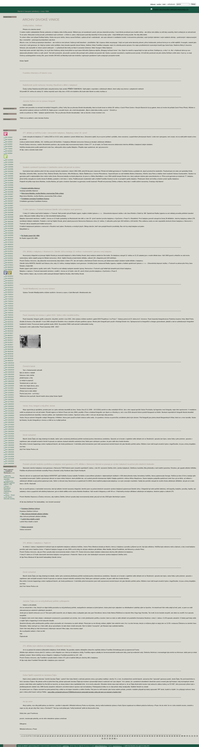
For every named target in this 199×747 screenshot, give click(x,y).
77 (107, 738)
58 (157, 736)
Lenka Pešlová (8, 79)
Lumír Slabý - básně (8, 87)
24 (72, 736)
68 (182, 736)
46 (127, 736)
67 (179, 736)
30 (87, 736)
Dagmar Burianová (10, 24)
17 (55, 736)
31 (90, 736)
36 (102, 736)
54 (147, 736)
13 (45, 736)
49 (135, 736)
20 (63, 736)
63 (169, 736)
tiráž (164, 4)
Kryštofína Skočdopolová (8, 83)
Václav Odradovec (9, 72)
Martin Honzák (8, 45)
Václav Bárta (8, 19)
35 (100, 736)
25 (75, 736)
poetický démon (9, 108)
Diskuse (6, 116)
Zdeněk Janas (8, 53)
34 (97, 736)
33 (95, 736)
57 (155, 736)
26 (77, 736)
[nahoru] (6, 741)
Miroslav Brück (8, 22)
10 (38, 736)
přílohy (6, 114)
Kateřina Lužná (8, 64)
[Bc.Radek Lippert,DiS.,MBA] (30, 236)
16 (53, 736)
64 (172, 736)
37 (105, 736)
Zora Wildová (8, 102)
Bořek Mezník (8, 66)
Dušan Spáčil (8, 95)
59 (160, 736)
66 (177, 736)
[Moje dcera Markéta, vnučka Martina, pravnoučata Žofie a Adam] (42, 193)
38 (107, 736)
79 (112, 738)
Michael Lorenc (9, 61)
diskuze (152, 4)
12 (43, 736)
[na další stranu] (196, 15)
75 (102, 738)
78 (110, 738)
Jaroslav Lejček (9, 58)
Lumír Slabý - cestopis (8, 91)
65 (174, 736)
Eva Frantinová (8, 43)
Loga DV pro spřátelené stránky (8, 125)
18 (58, 736)
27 (80, 736)
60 (162, 736)
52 (142, 736)
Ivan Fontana (8, 40)
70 (187, 736)
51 (140, 736)
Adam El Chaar (8, 48)
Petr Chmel (7, 50)
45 (125, 736)
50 (137, 736)
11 (40, 736)
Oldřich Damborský (10, 32)
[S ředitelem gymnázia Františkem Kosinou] (34, 199)
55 (150, 736)
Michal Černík (8, 29)
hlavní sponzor (8, 469)
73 (194, 736)
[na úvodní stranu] (10, 6)
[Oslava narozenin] (26, 527)
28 (82, 736)
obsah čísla (7, 17)
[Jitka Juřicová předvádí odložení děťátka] (34, 514)
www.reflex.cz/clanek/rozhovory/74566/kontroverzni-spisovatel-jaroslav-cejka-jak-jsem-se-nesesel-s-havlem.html (84, 692)
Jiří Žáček (7, 105)
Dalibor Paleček (9, 77)
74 (197, 736)
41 (115, 736)
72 (192, 736)
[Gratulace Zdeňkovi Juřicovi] (30, 508)
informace (7, 119)
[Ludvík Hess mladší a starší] (30, 519)
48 (132, 736)
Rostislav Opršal (9, 74)
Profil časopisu (8, 121)
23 (70, 736)
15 (50, 736)
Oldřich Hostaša (9, 110)
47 (130, 736)
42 (117, 736)
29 (85, 736)
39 (110, 736)
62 (167, 736)
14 (48, 736)
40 (112, 736)
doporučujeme (8, 466)
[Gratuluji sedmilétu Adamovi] (30, 188)
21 (65, 736)
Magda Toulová (8, 100)
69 (184, 736)
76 (105, 738)
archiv (159, 4)
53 (145, 736)
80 (115, 738)
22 (68, 736)
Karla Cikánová (8, 27)
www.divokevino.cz (117, 745)
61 (165, 736)
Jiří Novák (7, 69)
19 (60, 736)
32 (92, 736)
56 (152, 736)
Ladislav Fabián (9, 37)
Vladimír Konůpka (9, 56)
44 (122, 736)
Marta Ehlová (8, 35)
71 (189, 736)
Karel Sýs (7, 97)
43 (120, 736)
